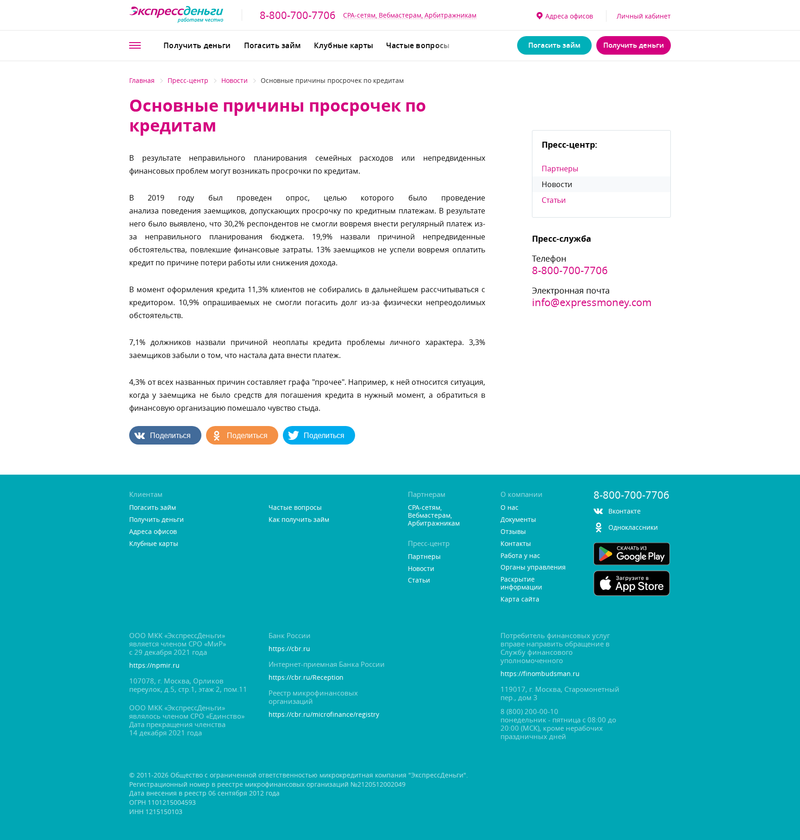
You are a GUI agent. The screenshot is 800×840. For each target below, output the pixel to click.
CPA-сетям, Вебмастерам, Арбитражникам (409, 15)
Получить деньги (197, 45)
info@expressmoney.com (591, 302)
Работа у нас (520, 556)
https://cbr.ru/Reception (306, 678)
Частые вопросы (418, 45)
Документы (518, 520)
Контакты (515, 544)
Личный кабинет (644, 16)
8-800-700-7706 (298, 15)
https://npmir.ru (154, 666)
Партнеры (560, 168)
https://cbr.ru (289, 649)
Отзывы (513, 532)
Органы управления (533, 567)
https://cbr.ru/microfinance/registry (324, 715)
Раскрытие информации (521, 583)
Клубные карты (343, 45)
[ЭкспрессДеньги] (176, 15)
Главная (142, 80)
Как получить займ (299, 520)
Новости (234, 80)
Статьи (554, 200)
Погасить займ (272, 45)
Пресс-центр (188, 80)
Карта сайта (519, 599)
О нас (509, 508)
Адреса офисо (569, 16)
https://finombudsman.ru (540, 674)
